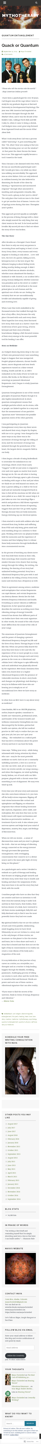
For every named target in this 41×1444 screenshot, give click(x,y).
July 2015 (11, 1161)
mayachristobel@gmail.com (16, 1302)
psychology (33, 1019)
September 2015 (14, 1154)
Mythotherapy (20, 15)
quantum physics (25, 1022)
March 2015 (12, 1176)
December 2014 (14, 1188)
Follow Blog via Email (19, 1330)
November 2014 (14, 1192)
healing (21, 1016)
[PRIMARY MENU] (5, 3)
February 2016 (13, 1139)
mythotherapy (23, 1019)
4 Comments (8, 54)
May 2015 (11, 1169)
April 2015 (12, 1173)
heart (26, 1016)
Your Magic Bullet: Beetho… (22, 1389)
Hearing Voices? (24, 1392)
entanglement (6, 1016)
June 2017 (12, 1131)
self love (34, 1022)
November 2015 (14, 1146)
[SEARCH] (36, 3)
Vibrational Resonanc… (21, 1386)
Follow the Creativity (16, 1355)
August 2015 (13, 1158)
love (30, 1016)
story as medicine (8, 1025)
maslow (8, 1019)
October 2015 (13, 1150)
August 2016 (13, 1135)
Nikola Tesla (9, 1001)
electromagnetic (27, 1014)
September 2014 (14, 1199)
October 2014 (13, 1195)
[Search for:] (15, 1423)
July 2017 (11, 1128)
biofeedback (8, 1014)
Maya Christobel (25, 51)
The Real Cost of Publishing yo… (23, 1376)
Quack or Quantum (20, 45)
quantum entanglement (10, 1022)
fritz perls (15, 1016)
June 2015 (12, 1165)
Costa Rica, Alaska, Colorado (16, 1299)
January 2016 (13, 1143)
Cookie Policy (14, 1435)
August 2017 (13, 1124)
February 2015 (13, 1180)
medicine (15, 1019)
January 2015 (13, 1184)
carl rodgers (17, 1014)
